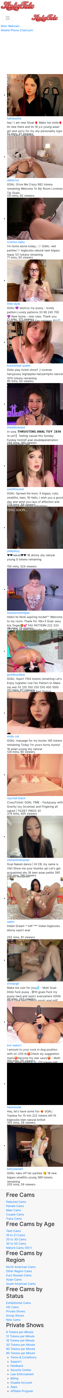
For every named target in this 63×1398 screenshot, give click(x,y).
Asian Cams (14, 1279)
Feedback (16, 1365)
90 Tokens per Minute (20, 1353)
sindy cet (13, 736)
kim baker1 (14, 1045)
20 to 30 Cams (16, 1239)
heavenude (14, 1107)
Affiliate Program (22, 1391)
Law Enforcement (22, 1374)
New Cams (13, 1319)
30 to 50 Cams (16, 1243)
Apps (13, 1387)
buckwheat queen (18, 365)
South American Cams (21, 1283)
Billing (14, 1378)
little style (13, 303)
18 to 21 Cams (15, 1235)
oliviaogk (13, 983)
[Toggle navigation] (8, 18)
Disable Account (21, 1382)
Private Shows (15, 1311)
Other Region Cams (19, 1271)
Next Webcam (10, 26)
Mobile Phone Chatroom (17, 30)
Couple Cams (15, 1214)
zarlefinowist (15, 489)
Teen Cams (13, 1231)
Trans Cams (14, 1218)
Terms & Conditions (23, 1357)
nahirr (11, 921)
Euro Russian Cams (18, 1275)
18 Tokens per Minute (20, 1340)
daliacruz (13, 180)
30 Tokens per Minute (20, 1344)
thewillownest (16, 427)
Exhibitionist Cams (18, 1303)
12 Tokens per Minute (20, 1336)
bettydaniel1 (15, 1169)
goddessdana (16, 674)
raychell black (16, 798)
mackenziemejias (18, 612)
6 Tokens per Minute (19, 1332)
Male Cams (13, 1210)
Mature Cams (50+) (19, 1247)
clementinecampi (18, 860)
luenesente (14, 118)
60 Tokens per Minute (20, 1349)
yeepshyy (13, 551)
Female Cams (15, 1206)
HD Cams (12, 1307)
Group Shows (15, 1315)
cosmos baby (16, 242)
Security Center (20, 1370)
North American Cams (21, 1267)
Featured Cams (16, 1201)
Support (15, 1361)
